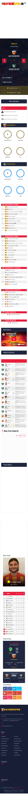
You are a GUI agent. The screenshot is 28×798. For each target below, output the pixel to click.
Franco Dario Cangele (13, 230)
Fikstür (16, 736)
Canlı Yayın (23, 435)
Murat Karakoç (12, 299)
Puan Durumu (18, 738)
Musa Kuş (11, 301)
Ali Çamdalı (11, 274)
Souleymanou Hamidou (14, 238)
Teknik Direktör (18, 741)
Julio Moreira (10, 250)
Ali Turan (11, 209)
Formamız (4, 755)
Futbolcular (14, 790)
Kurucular (4, 743)
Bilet (15, 792)
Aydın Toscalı (11, 214)
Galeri (17, 435)
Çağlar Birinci (11, 306)
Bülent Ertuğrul (12, 240)
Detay (14, 675)
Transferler (17, 748)
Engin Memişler (12, 294)
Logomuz (4, 748)
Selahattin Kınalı (12, 304)
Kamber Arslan (12, 279)
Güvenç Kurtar (15, 322)
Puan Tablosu (9, 792)
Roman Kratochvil (11, 252)
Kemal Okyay (11, 284)
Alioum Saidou (12, 218)
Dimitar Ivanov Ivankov (13, 207)
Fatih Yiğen (11, 247)
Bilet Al (23, 681)
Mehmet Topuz (12, 228)
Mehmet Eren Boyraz (13, 221)
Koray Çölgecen (12, 216)
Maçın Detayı (14, 667)
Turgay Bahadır (12, 281)
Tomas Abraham (11, 254)
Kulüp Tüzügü (5, 745)
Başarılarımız (5, 750)
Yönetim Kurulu (5, 738)
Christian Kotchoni (11, 245)
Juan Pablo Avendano (13, 272)
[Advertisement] (14, 22)
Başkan (3, 736)
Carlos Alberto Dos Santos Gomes (16, 243)
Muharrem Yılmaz (8, 115)
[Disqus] (14, 489)
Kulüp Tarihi (4, 741)
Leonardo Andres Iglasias (14, 277)
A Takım (17, 745)
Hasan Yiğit (11, 257)
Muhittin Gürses (7, 119)
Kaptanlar (17, 743)
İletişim (21, 792)
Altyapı (16, 752)
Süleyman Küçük (12, 292)
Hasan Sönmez (12, 270)
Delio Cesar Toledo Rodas (14, 211)
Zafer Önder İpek (8, 111)
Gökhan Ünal (11, 225)
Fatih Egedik (11, 297)
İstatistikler (17, 755)
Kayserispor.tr (16, 787)
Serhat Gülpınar (12, 261)
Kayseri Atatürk (12, 92)
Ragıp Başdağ (12, 223)
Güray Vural (11, 259)
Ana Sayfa (7, 790)
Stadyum (4, 752)
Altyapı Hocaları (18, 750)
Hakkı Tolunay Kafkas (15, 314)
